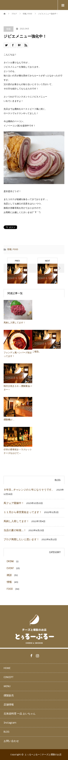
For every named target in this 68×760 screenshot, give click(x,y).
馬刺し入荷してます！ (14, 322)
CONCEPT (8, 677)
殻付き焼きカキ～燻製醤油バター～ (18, 388)
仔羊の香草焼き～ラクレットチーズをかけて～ (18, 451)
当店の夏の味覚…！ (15, 530)
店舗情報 (9, 704)
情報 (8, 29)
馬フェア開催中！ (14, 503)
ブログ (14, 14)
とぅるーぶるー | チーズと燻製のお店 (43, 754)
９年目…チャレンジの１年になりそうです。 (29, 489)
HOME (7, 668)
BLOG (6, 732)
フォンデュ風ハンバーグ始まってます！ (18, 354)
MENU (7, 686)
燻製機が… (9, 419)
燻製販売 (9, 695)
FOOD (15, 249)
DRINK (10, 561)
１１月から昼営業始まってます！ (23, 512)
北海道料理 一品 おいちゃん (20, 713)
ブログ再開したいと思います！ (21, 539)
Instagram (37, 655)
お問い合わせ (11, 741)
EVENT (10, 568)
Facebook (31, 655)
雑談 (9, 575)
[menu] (63, 5)
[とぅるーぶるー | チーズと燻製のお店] (34, 644)
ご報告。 (36, 351)
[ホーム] (5, 11)
